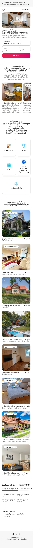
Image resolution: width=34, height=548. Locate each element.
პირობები (24, 539)
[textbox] (9, 50)
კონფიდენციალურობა (12, 539)
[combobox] (16, 43)
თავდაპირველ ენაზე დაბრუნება (19, 4)
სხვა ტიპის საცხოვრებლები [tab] (10, 489)
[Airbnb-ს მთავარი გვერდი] (3, 9)
